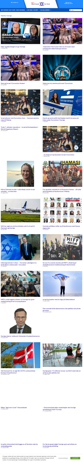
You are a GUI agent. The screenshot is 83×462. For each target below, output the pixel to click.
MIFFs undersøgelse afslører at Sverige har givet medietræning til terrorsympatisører (17, 300)
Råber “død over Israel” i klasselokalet (14, 407)
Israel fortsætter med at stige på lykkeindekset (59, 299)
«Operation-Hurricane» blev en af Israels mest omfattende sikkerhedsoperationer (59, 48)
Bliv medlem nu (14, 2)
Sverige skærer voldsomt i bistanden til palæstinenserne (20, 336)
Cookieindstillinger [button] (63, 458)
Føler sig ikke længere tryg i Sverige (13, 47)
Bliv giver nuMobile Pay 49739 (68, 3)
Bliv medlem (5, 10)
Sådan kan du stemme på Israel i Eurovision (58, 83)
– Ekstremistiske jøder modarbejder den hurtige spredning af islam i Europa (59, 408)
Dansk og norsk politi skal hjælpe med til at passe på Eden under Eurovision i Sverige (61, 119)
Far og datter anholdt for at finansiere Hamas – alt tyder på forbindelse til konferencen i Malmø (62, 190)
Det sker (30, 10)
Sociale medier (44, 10)
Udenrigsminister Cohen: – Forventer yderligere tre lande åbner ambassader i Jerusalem (18, 264)
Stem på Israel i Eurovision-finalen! (13, 83)
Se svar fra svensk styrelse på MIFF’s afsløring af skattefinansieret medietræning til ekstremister (59, 264)
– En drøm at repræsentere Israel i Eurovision (58, 155)
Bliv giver (12, 10)
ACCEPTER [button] (75, 458)
